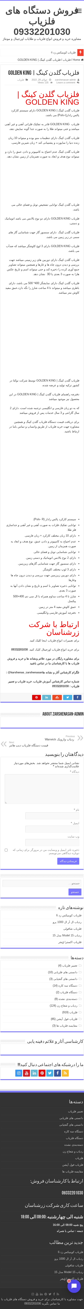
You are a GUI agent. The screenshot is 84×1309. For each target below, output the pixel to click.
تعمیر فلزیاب (69, 965)
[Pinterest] (42, 1073)
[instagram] (18, 1073)
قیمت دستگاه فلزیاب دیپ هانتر (28, 744)
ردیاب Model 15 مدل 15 (67, 935)
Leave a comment (65, 82)
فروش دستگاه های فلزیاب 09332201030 (42, 21)
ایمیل (75, 823)
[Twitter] (49, 1073)
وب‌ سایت (73, 836)
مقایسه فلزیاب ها (66, 1025)
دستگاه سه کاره (67, 985)
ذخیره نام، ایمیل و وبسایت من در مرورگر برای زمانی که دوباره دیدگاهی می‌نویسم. (46, 851)
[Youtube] (26, 1073)
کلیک (37, 649)
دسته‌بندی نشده (68, 999)
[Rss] (65, 1073)
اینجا (44, 640)
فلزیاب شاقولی (72, 928)
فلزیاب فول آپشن (66, 1019)
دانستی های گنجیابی (65, 979)
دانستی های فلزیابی (65, 972)
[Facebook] (57, 1073)
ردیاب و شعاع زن (67, 1005)
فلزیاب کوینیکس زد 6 (63, 52)
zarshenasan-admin (65, 79)
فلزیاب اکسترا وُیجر (69, 942)
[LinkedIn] (34, 1073)
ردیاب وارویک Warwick (60, 738)
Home (77, 59)
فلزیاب (67, 59)
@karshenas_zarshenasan (25, 672)
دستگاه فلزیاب (68, 992)
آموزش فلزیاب (42, 681)
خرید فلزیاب (24, 681)
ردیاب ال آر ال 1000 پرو (67, 922)
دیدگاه (74, 771)
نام (76, 809)
